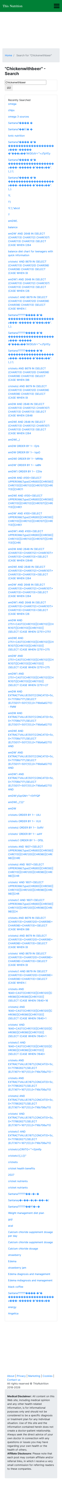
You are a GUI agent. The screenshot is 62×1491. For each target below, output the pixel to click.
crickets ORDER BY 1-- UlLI (24, 814)
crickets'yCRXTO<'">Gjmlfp (24, 1149)
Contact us (13, 1379)
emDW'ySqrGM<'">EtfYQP (24, 795)
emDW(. (13, 220)
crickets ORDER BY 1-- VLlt (24, 821)
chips (11, 110)
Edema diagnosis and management (29, 1274)
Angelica (13, 1313)
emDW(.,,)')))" (16, 802)
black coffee (15, 1286)
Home (8, 55)
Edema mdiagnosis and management (30, 1280)
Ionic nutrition (16, 135)
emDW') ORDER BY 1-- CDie (25, 471)
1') (9, 201)
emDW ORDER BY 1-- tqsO (24, 452)
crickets (13, 1162)
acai (10, 1225)
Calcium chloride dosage (23, 1248)
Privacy (21, 1375)
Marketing (34, 1375)
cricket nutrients (18, 1181)
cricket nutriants (18, 1187)
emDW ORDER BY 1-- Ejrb (23, 446)
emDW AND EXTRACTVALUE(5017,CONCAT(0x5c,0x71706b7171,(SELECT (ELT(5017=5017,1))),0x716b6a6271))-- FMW (31, 699)
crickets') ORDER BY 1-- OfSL (26, 840)
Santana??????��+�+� (23, 1193)
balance (12, 227)
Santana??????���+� (24, 1206)
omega (12, 103)
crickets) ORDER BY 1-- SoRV (26, 827)
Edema (12, 1261)
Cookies (47, 1375)
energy (12, 1307)
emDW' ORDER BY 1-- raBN (24, 465)
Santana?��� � (20, 129)
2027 (11, 1174)
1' (9, 214)
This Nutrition (12, 6)
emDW (12, 808)
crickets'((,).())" (17, 1155)
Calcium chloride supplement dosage (30, 1242)
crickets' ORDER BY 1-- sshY (25, 833)
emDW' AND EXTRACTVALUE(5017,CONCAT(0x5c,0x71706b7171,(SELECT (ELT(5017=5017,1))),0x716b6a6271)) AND (31, 760)
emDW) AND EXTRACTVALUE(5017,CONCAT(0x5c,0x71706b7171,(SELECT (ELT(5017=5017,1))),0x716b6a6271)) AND (31, 738)
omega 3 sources (18, 116)
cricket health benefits (21, 1168)
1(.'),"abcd (14, 208)
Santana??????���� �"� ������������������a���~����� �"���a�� (31, 1296)
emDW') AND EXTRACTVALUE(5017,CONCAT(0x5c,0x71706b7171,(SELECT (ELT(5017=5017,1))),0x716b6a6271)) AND (31, 782)
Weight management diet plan (26, 1213)
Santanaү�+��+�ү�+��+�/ (28, 1200)
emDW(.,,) (14, 439)
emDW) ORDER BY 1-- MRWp (25, 458)
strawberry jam (17, 1267)
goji (10, 1219)
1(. (9, 195)
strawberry (14, 1254)
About (10, 1375)
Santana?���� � (20, 122)
